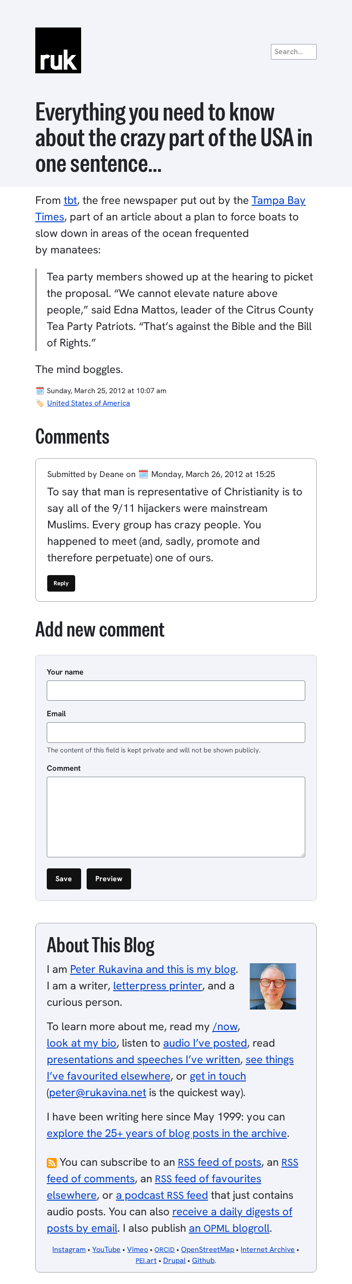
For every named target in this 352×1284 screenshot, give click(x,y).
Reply (61, 583)
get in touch (218, 1076)
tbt (70, 200)
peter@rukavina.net (97, 1092)
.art (146, 1260)
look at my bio (81, 1043)
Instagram (69, 1249)
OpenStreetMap (207, 1249)
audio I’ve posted (205, 1043)
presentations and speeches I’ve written (143, 1059)
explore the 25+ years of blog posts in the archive (167, 1133)
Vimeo (137, 1249)
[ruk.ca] (176, 50)
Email (56, 713)
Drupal (174, 1260)
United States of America (88, 403)
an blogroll (229, 1228)
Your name (65, 672)
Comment (64, 768)
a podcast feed (162, 1195)
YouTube (106, 1249)
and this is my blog (153, 969)
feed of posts (219, 1162)
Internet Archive (268, 1249)
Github (203, 1260)
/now (225, 1026)
